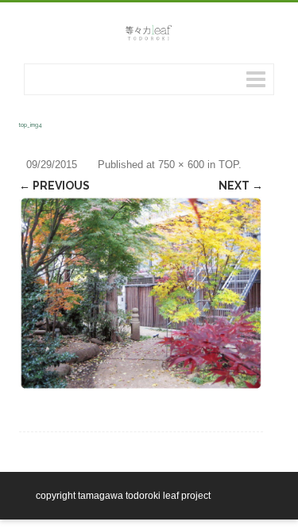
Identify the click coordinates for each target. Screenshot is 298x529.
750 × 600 (181, 165)
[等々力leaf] (149, 39)
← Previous (54, 185)
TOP (228, 165)
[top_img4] (141, 294)
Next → (241, 185)
